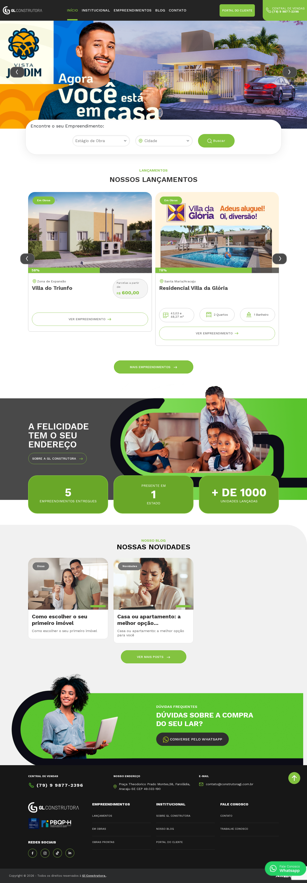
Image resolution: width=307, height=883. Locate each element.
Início (72, 10)
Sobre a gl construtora (54, 458)
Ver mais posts (151, 657)
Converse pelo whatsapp (195, 739)
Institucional (96, 10)
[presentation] (17, 72)
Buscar (218, 141)
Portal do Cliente (237, 10)
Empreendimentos (132, 10)
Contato (177, 10)
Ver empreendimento (87, 319)
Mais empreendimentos (150, 367)
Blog (160, 10)
